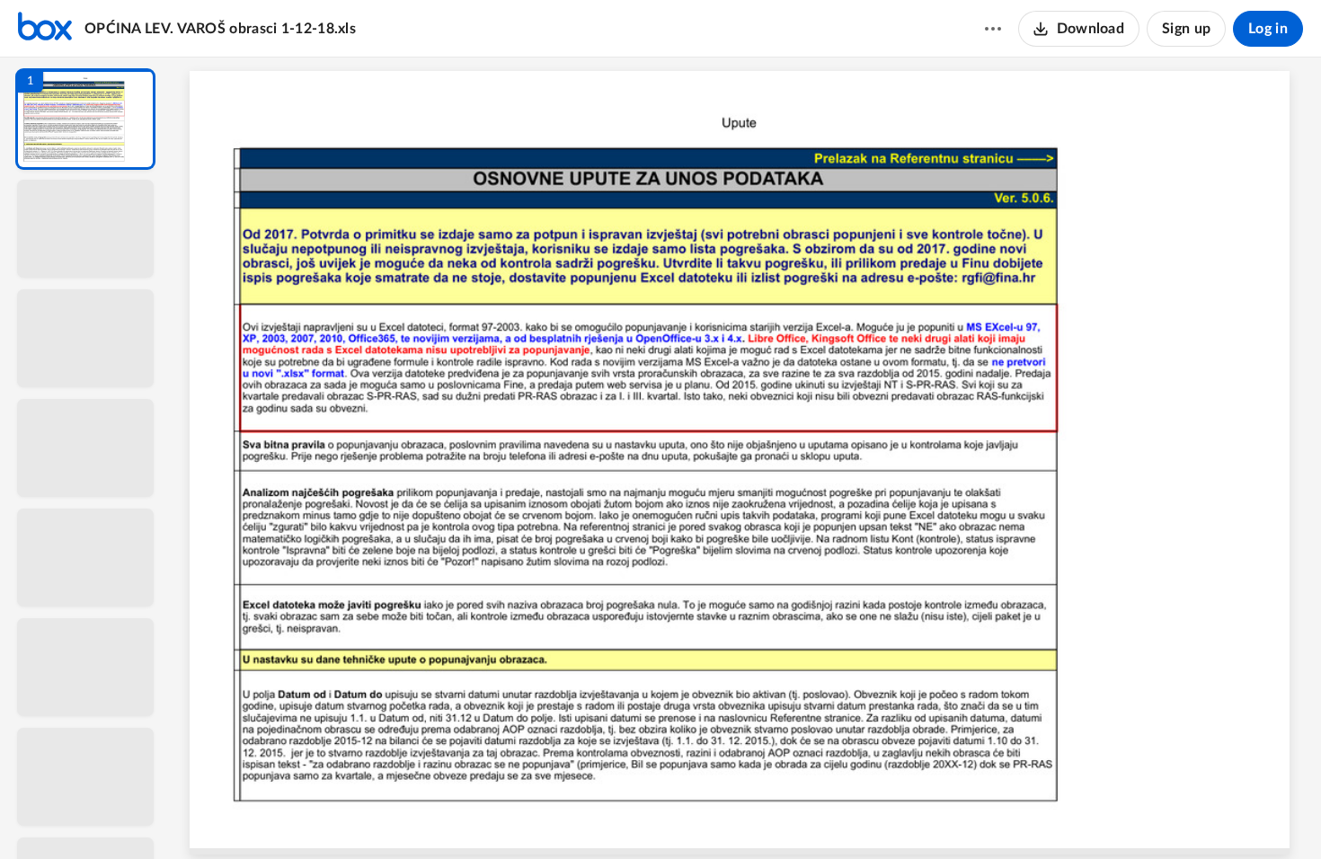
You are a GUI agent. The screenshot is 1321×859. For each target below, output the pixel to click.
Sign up (1186, 29)
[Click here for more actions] (993, 29)
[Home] (45, 29)
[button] (85, 119)
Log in (1268, 29)
